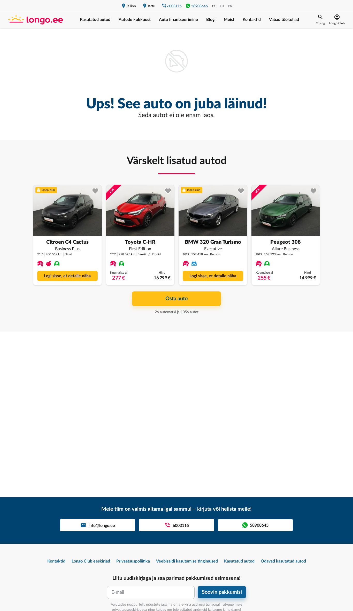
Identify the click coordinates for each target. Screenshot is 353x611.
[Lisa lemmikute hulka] (95, 191)
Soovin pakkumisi (222, 592)
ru (222, 6)
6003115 (174, 6)
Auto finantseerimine (178, 20)
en (230, 6)
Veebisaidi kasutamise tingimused (187, 561)
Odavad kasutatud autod (283, 561)
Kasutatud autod (95, 20)
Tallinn (131, 6)
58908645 (199, 6)
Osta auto (176, 298)
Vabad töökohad (284, 20)
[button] (320, 19)
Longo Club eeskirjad (91, 561)
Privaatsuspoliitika (133, 561)
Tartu (151, 6)
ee (214, 6)
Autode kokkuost (135, 20)
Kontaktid (252, 20)
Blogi (211, 20)
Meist (229, 20)
